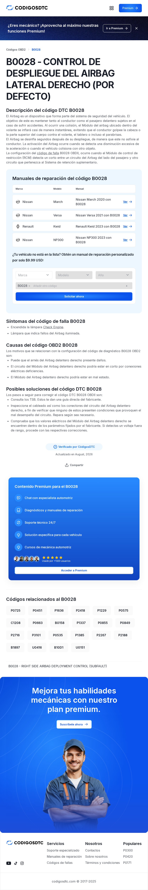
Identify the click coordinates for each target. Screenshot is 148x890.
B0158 (59, 623)
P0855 (103, 623)
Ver (125, 201)
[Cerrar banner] (136, 28)
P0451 (37, 610)
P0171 (127, 863)
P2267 (101, 635)
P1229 (101, 610)
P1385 (79, 635)
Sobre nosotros (96, 856)
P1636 (59, 610)
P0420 (128, 856)
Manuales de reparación (64, 856)
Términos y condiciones (102, 863)
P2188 (122, 635)
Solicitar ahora (74, 296)
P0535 (58, 635)
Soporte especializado (63, 850)
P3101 (36, 635)
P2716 (15, 635)
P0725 (15, 610)
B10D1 (58, 647)
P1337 (81, 623)
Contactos (92, 850)
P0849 (125, 623)
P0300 (128, 850)
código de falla (48, 153)
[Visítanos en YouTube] (8, 863)
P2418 (80, 610)
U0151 (80, 647)
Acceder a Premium (74, 570)
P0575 (123, 610)
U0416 (37, 647)
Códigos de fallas (59, 863)
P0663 (38, 623)
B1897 (15, 647)
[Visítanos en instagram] (22, 863)
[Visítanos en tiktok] (15, 863)
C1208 (15, 623)
